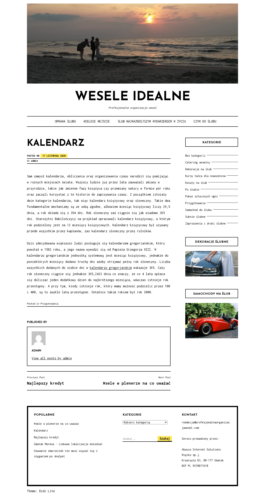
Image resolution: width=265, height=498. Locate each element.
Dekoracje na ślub (198, 169)
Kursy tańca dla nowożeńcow (205, 176)
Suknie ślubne (195, 216)
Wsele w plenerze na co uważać (56, 423)
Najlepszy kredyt (46, 437)
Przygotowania (49, 303)
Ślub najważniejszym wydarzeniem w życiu (152, 121)
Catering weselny (197, 162)
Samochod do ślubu (198, 209)
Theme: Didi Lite (41, 491)
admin (34, 160)
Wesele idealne (132, 97)
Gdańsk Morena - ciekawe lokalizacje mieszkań (68, 444)
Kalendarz (41, 430)
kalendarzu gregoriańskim (111, 267)
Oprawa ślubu (65, 121)
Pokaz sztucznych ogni (201, 196)
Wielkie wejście (97, 121)
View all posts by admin (52, 358)
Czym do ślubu (205, 121)
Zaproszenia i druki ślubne (205, 223)
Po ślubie (192, 189)
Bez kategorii (195, 155)
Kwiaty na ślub (196, 182)
